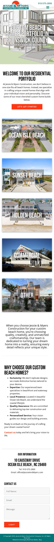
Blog (40, 540)
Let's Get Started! (27, 106)
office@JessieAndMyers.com (30, 472)
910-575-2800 (45, 3)
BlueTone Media (32, 540)
